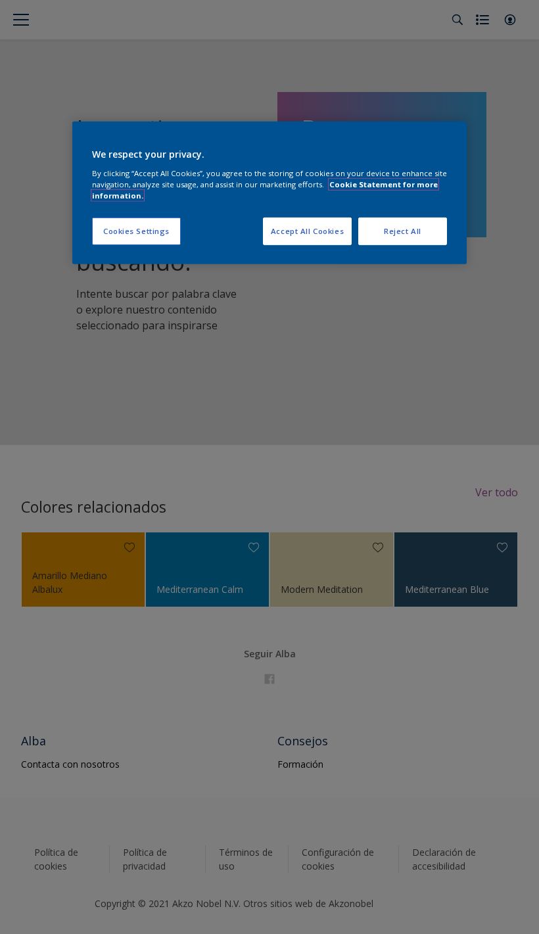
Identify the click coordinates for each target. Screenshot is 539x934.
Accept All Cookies (307, 231)
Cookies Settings (136, 231)
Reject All (402, 231)
